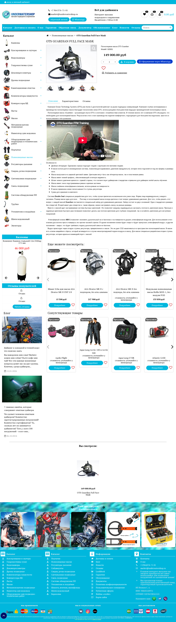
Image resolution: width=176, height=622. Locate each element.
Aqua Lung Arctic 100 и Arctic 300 (94, 351)
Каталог (7, 27)
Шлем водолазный (20, 219)
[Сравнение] (152, 14)
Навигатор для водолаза (23, 133)
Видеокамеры (18, 57)
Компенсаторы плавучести (24, 95)
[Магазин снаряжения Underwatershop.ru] (18, 14)
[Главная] (48, 35)
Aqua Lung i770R (126, 357)
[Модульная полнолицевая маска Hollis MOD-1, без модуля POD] (158, 263)
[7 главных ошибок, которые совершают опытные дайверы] (22, 389)
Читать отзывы (22, 306)
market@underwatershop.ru (64, 14)
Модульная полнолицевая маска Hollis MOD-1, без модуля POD (159, 292)
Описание (53, 101)
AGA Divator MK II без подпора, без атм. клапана (126, 291)
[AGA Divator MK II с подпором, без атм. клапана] (93, 263)
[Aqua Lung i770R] (126, 331)
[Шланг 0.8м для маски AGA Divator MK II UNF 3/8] (61, 263)
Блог (115, 27)
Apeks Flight (61, 357)
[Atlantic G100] (158, 331)
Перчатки (16, 149)
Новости (124, 27)
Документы (84, 27)
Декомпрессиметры (21, 72)
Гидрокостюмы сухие (22, 65)
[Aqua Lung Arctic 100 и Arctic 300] (93, 331)
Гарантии (51, 27)
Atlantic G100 (158, 357)
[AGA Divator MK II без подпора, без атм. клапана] (126, 263)
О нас (40, 27)
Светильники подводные (23, 178)
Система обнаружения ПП (24, 195)
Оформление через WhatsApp (156, 61)
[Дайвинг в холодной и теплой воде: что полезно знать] (22, 330)
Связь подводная (19, 186)
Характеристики (70, 101)
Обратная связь (67, 27)
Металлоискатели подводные (20, 125)
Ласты (14, 110)
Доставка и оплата (25, 27)
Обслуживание (101, 27)
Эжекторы (16, 225)
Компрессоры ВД (19, 103)
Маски (14, 118)
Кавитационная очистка (23, 88)
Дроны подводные (20, 80)
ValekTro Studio (96, 619)
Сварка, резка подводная (23, 171)
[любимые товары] (145, 14)
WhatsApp (79, 19)
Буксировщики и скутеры (24, 50)
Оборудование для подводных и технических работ (24, 141)
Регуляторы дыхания (21, 164)
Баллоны (15, 42)
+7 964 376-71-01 (59, 10)
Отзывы (135, 27)
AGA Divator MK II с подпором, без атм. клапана (93, 291)
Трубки (15, 204)
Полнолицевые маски (22, 157)
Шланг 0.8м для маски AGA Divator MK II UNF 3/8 (61, 291)
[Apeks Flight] (61, 331)
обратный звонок (59, 19)
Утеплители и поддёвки (23, 211)
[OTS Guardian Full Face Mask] (50, 88)
